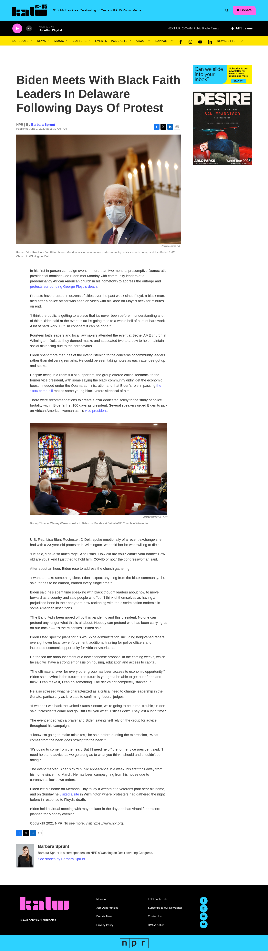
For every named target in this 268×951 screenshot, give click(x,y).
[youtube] (200, 41)
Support (162, 40)
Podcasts (119, 40)
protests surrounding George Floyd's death (63, 286)
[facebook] (181, 41)
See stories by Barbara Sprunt (61, 859)
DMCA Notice (156, 925)
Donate (246, 10)
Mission (101, 899)
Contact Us (155, 916)
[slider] (35, 28)
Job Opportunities (107, 907)
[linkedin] (210, 41)
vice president (96, 411)
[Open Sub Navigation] (31, 40)
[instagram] (190, 41)
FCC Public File (157, 899)
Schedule (20, 40)
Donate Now (104, 916)
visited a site (69, 794)
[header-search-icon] (227, 10)
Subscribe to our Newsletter (165, 907)
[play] (17, 28)
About (141, 40)
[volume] (29, 28)
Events (101, 40)
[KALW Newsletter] (222, 74)
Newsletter (227, 40)
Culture (80, 40)
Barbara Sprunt (43, 124)
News (41, 40)
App (244, 40)
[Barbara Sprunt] (25, 855)
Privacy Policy (104, 925)
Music (59, 40)
